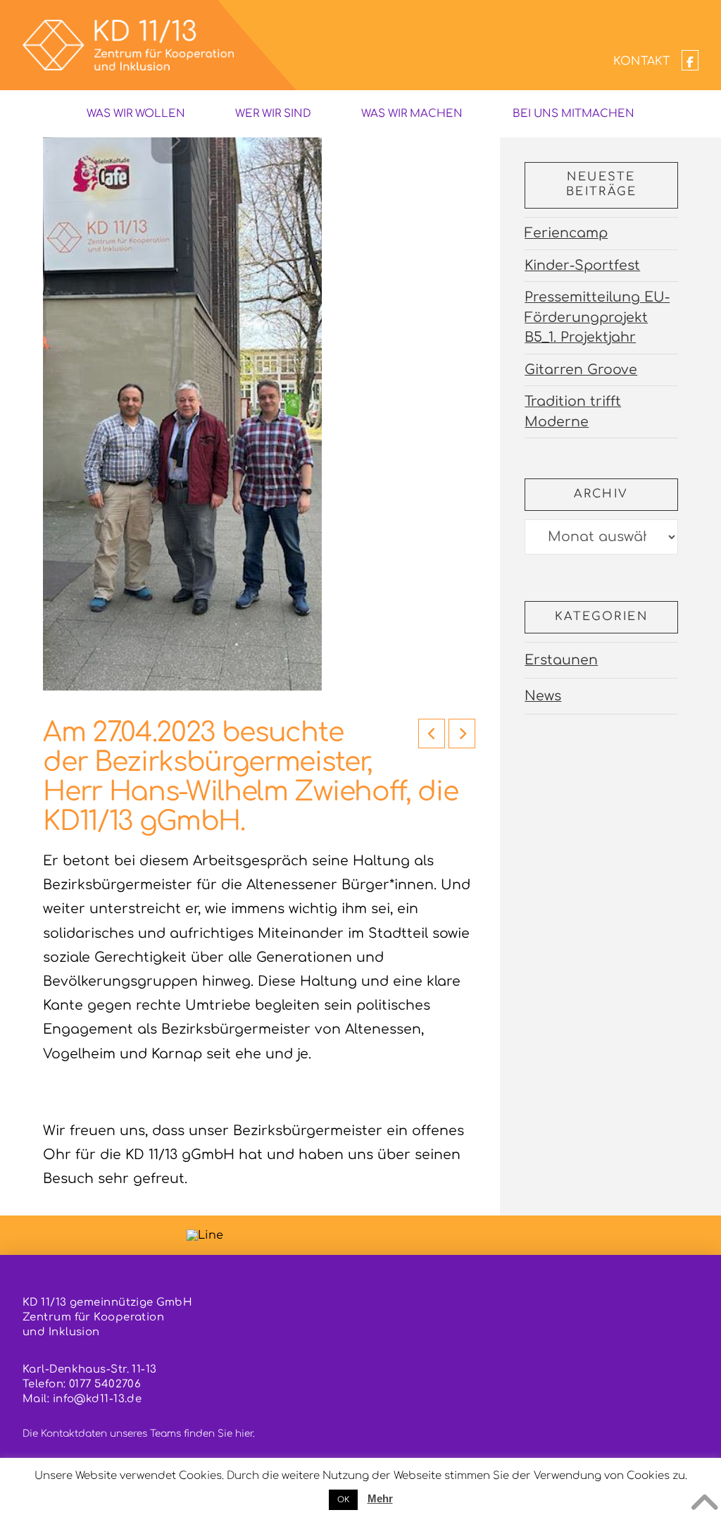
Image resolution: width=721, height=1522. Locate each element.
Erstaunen (561, 659)
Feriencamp (566, 232)
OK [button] (343, 1499)
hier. (245, 1433)
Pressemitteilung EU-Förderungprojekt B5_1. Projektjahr (597, 317)
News (543, 695)
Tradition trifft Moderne (573, 411)
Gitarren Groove (581, 369)
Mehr (380, 1498)
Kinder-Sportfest (582, 265)
